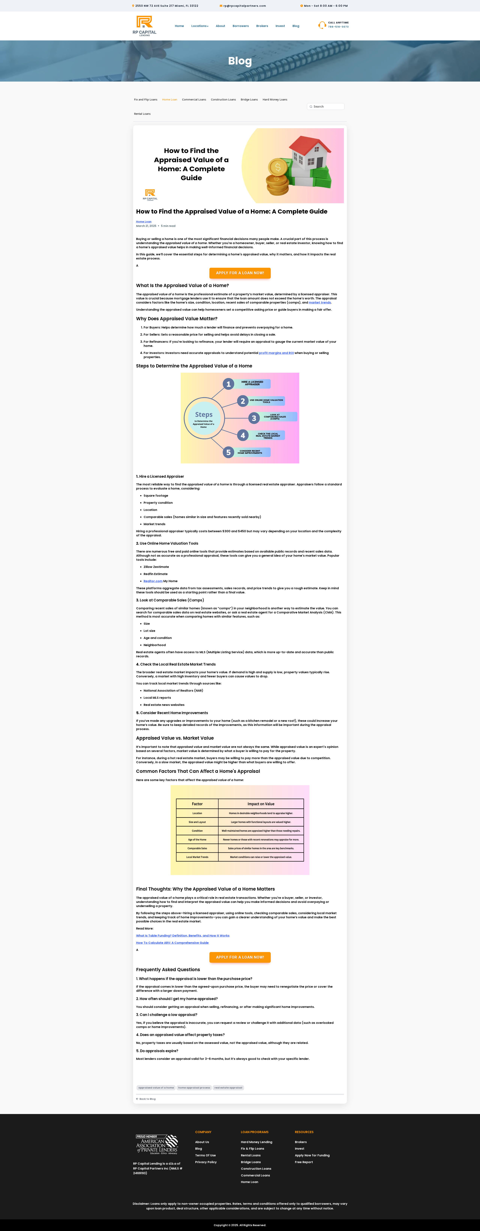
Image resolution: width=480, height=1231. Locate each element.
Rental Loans (142, 113)
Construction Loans (223, 99)
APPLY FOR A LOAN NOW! (240, 273)
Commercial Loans (194, 99)
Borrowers (241, 26)
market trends (320, 302)
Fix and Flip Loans (145, 99)
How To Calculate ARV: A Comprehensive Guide (172, 943)
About (220, 26)
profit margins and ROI (276, 353)
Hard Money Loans (275, 99)
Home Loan (169, 99)
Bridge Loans (249, 99)
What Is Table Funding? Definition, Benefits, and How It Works (183, 935)
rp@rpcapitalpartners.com (245, 6)
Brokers (262, 26)
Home (179, 26)
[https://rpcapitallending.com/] (145, 26)
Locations (199, 26)
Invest (280, 26)
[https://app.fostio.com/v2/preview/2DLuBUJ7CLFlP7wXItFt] (157, 1145)
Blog (295, 26)
